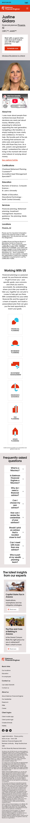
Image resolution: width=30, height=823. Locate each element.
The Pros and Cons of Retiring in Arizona (14, 631)
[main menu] (27, 8)
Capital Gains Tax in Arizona (15, 595)
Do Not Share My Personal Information (14, 748)
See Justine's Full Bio (10, 160)
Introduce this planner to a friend (13, 56)
